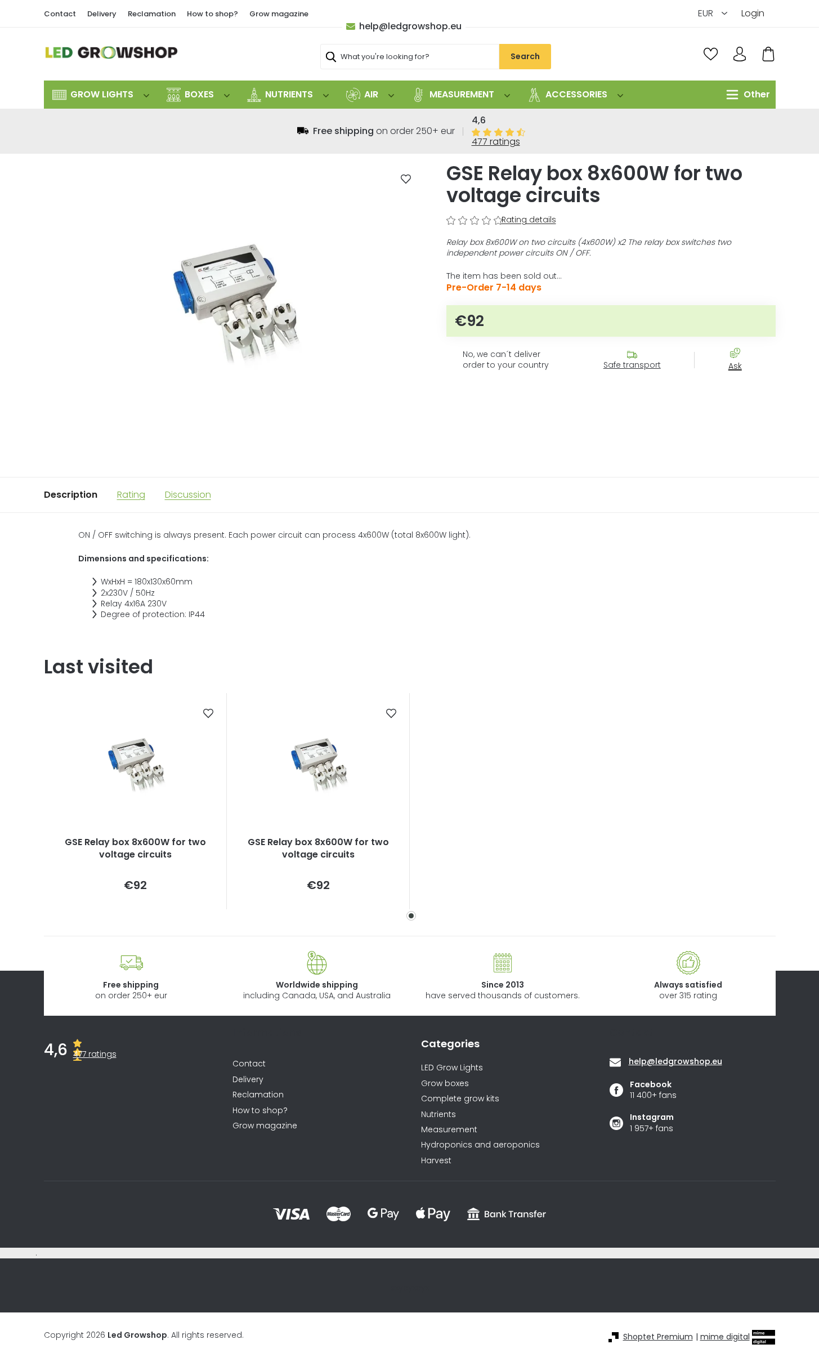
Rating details (529, 220)
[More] (745, 95)
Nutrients (438, 1114)
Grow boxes (445, 1083)
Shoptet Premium (658, 1337)
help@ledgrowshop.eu (410, 26)
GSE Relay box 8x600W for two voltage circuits (135, 848)
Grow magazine (278, 13)
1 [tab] (411, 916)
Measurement (449, 1129)
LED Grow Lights (452, 1067)
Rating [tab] (131, 494)
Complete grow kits (460, 1098)
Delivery (102, 13)
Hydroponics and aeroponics (480, 1145)
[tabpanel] (135, 801)
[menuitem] (101, 95)
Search (525, 56)
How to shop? (212, 13)
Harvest (436, 1160)
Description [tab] (70, 494)
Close (740, 386)
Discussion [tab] (188, 494)
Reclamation (152, 13)
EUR (706, 13)
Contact (60, 13)
